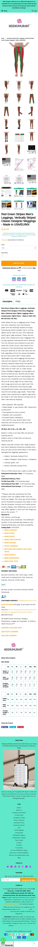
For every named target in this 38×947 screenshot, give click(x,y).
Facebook (4, 612)
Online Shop (12, 610)
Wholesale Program (19, 835)
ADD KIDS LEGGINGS (9, 635)
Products (19, 845)
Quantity (4, 253)
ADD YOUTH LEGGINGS (9, 631)
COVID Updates (19, 830)
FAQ (19, 827)
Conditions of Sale (19, 818)
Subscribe (28, 880)
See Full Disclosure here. (21, 925)
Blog (19, 858)
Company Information (19, 812)
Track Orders (19, 840)
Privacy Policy (19, 815)
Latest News (19, 740)
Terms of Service (19, 820)
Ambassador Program (19, 838)
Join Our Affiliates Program (19, 850)
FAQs (18, 301)
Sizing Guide (19, 833)
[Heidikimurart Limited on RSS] (30, 867)
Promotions (19, 848)
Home (2, 38)
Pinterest (22, 612)
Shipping (4, 240)
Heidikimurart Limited (25, 931)
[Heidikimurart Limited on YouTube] (26, 867)
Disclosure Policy (19, 822)
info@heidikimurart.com (27, 600)
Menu (5, 11)
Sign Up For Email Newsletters (19, 853)
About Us (19, 810)
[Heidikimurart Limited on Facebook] (12, 867)
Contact (19, 842)
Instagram (13, 612)
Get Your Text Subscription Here (19, 855)
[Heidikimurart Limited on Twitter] (8, 867)
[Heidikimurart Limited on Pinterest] (15, 867)
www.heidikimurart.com (27, 610)
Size (2, 245)
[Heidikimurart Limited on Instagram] (19, 867)
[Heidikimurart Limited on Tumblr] (23, 867)
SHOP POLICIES (7, 604)
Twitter (29, 612)
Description (7, 301)
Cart (35, 11)
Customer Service (19, 825)
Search (19, 807)
